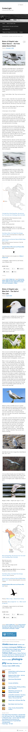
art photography (12, 647)
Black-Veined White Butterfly (14, 679)
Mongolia (22, 656)
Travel (20, 663)
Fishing (19, 653)
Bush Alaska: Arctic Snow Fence (15, 704)
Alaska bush (13, 644)
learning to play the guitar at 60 (13, 656)
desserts (15, 653)
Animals (6, 647)
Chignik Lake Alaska (16, 651)
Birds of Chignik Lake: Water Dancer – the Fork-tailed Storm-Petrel (11, 43)
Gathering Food (11, 654)
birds (7, 649)
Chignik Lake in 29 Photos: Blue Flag (16, 700)
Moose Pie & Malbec (6, 659)
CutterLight (6, 8)
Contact (21, 32)
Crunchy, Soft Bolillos (13, 683)
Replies (15, 283)
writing (18, 666)
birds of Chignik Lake (10, 279)
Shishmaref (15, 663)
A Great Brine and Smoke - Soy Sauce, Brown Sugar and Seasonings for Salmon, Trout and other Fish (17, 696)
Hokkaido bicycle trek (19, 654)
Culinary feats (7, 653)
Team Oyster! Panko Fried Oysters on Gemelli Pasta (13, 714)
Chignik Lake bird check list (11, 280)
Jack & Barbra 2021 (6, 29)
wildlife (13, 666)
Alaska (5, 644)
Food (22, 653)
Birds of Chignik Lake (11, 23)
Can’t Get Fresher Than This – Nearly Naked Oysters (13, 716)
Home (3, 23)
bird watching (21, 279)
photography (10, 283)
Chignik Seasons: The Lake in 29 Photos (10, 26)
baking (19, 647)
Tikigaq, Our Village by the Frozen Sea (9, 32)
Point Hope (9, 663)
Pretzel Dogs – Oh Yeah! (7, 723)
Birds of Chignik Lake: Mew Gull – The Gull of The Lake (10, 291)
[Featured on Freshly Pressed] (9, 636)
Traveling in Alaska (6, 666)
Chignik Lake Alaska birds (13, 626)
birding (3, 280)
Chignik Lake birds (9, 281)
